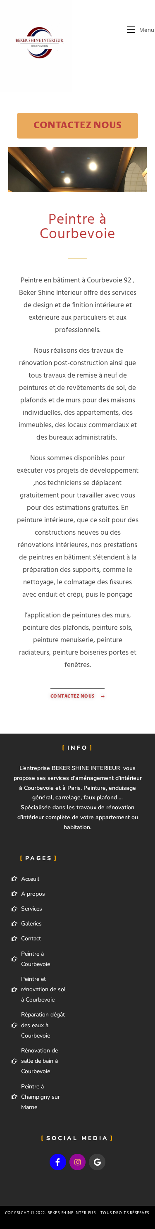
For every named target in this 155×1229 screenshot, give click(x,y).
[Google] (97, 1162)
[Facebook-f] (58, 1162)
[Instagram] (77, 1162)
